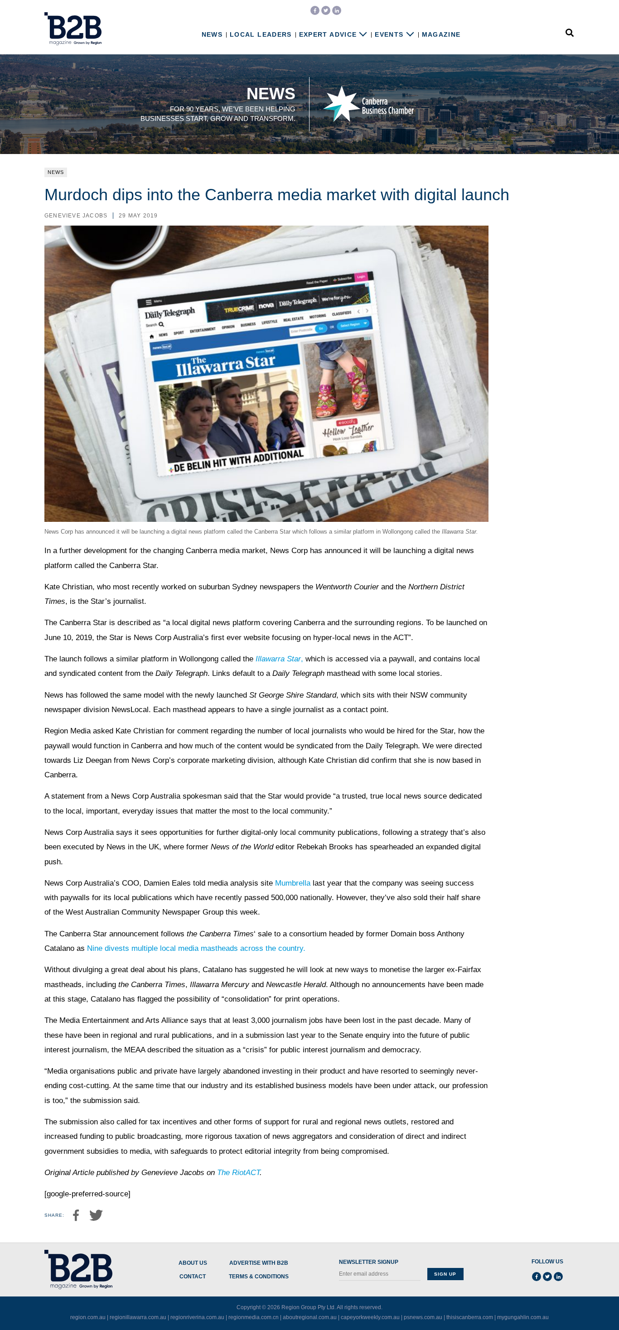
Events (389, 34)
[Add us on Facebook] (314, 10)
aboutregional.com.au (310, 1317)
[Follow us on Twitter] (325, 10)
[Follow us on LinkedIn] (336, 10)
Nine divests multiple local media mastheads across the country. (196, 948)
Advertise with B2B (258, 1263)
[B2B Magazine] (73, 29)
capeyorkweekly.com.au (370, 1317)
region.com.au (88, 1317)
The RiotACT (238, 1172)
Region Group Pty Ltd (307, 1307)
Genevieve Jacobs (75, 215)
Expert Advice (328, 34)
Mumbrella (292, 883)
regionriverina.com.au (197, 1317)
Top (583, 1304)
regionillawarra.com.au (138, 1317)
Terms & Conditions (259, 1277)
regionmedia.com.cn (253, 1317)
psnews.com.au (423, 1317)
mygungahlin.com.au (523, 1317)
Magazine (441, 34)
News (212, 34)
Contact (192, 1277)
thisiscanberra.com (469, 1317)
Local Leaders (261, 34)
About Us (193, 1263)
